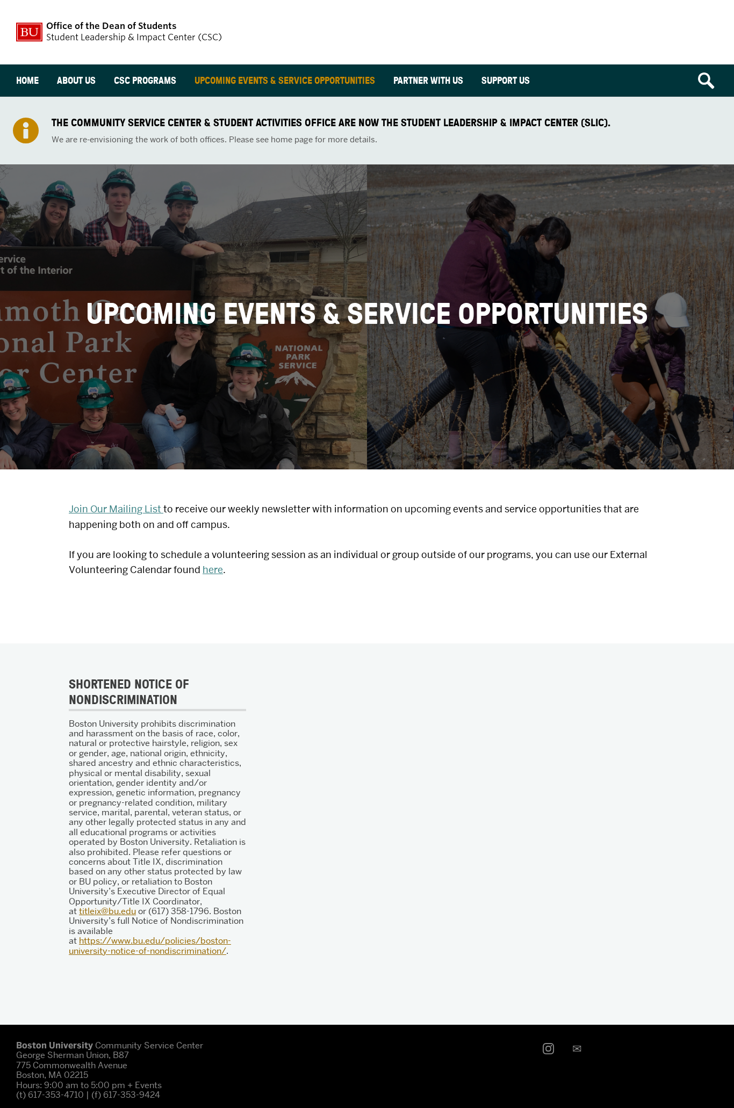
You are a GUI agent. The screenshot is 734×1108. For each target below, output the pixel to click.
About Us (76, 80)
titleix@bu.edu (107, 911)
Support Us (505, 80)
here (213, 569)
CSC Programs (145, 80)
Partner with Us (428, 80)
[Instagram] (551, 1048)
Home (27, 80)
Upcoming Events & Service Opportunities (285, 80)
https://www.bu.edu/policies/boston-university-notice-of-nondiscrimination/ (150, 945)
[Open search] (710, 80)
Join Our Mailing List (116, 509)
